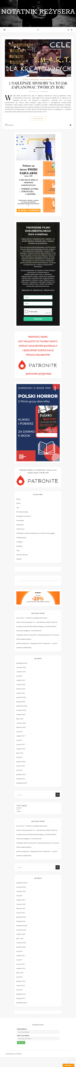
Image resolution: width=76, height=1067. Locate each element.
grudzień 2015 (21, 774)
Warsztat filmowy (22, 555)
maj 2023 (19, 676)
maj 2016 (19, 757)
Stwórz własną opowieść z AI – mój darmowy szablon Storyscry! (36, 622)
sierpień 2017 (20, 736)
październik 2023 (21, 663)
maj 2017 (19, 740)
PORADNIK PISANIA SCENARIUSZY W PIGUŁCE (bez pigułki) (35, 533)
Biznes (25, 80)
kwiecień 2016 (21, 761)
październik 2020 (21, 706)
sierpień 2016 (20, 749)
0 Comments (44, 91)
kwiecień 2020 (21, 727)
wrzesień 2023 (21, 667)
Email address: (22, 1029)
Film (17, 507)
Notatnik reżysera (38, 12)
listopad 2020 (20, 702)
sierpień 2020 (20, 714)
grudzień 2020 (21, 697)
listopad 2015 (20, 779)
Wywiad (18, 559)
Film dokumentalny (22, 512)
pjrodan (10, 125)
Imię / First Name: (23, 1035)
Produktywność (46, 80)
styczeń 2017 (20, 744)
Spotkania (19, 546)
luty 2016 (19, 770)
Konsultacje (20, 520)
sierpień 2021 (20, 680)
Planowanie (34, 80)
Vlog (17, 550)
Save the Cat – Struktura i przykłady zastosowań (31, 618)
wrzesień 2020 (21, 710)
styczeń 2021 (20, 693)
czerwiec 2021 (21, 684)
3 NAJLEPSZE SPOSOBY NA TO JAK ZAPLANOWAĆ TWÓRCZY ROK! (38, 84)
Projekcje (19, 542)
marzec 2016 (20, 766)
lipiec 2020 (19, 719)
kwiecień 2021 (21, 689)
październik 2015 (21, 783)
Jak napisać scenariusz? (23, 516)
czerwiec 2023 (21, 672)
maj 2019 (19, 731)
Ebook (18, 503)
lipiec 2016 (19, 753)
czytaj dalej (38, 118)
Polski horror (20, 529)
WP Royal (19, 1054)
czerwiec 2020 (21, 723)
